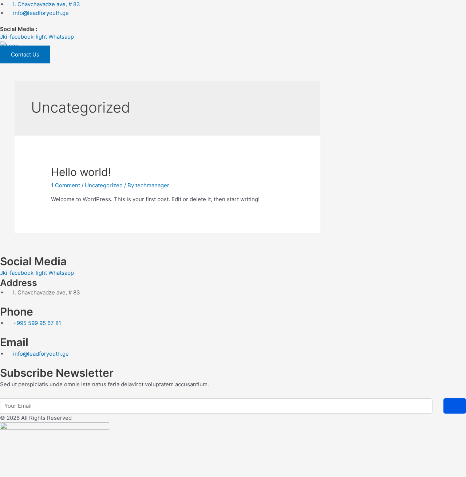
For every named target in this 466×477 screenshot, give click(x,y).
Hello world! (81, 172)
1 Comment (65, 185)
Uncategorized (104, 185)
